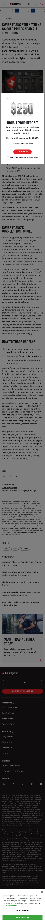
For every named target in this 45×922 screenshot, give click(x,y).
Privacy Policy (11, 905)
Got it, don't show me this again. (24, 157)
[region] (22, 905)
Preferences (24, 910)
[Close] (42, 892)
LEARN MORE (22, 152)
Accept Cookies (22, 917)
